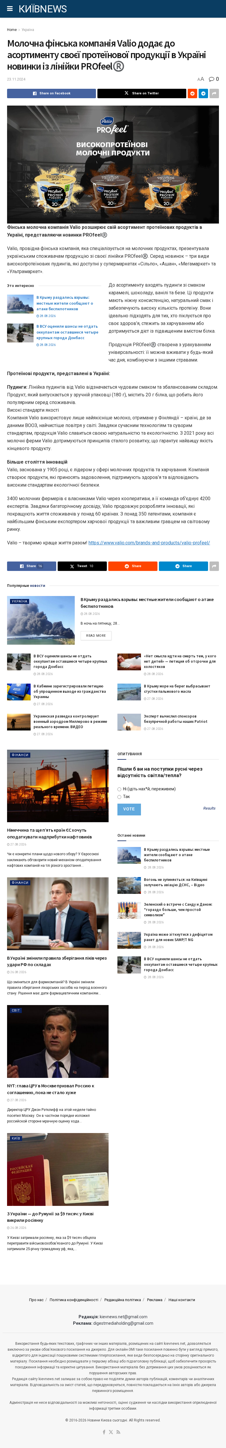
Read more (99, 635)
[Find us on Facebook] (104, 1432)
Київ (16, 1138)
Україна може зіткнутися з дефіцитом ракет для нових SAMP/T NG (178, 937)
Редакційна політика (122, 1300)
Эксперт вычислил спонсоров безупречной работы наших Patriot (175, 719)
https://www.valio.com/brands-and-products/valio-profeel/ (149, 543)
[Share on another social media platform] (214, 93)
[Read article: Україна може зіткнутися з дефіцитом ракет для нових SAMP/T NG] (129, 940)
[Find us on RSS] (118, 1432)
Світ (16, 1010)
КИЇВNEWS (43, 9)
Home (12, 30)
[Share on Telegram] (203, 93)
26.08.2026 (18, 972)
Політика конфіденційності (74, 1300)
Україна (27, 30)
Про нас (36, 1300)
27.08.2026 (44, 704)
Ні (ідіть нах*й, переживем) (149, 789)
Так (126, 796)
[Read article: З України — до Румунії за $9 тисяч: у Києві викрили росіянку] (58, 1169)
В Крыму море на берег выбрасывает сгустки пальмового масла (177, 689)
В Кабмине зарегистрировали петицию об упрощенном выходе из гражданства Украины (70, 691)
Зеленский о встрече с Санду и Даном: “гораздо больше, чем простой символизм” (178, 909)
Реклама (154, 1300)
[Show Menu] (10, 9)
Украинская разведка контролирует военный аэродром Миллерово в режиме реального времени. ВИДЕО (70, 721)
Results (209, 808)
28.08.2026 (47, 316)
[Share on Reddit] (192, 93)
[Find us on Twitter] (111, 1432)
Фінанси (20, 755)
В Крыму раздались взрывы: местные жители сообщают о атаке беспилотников (64, 303)
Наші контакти (182, 1300)
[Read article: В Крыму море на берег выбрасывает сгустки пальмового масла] (129, 692)
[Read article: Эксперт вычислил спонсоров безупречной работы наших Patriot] (129, 722)
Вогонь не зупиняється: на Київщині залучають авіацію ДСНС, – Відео (175, 882)
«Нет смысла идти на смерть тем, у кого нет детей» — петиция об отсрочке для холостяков (180, 661)
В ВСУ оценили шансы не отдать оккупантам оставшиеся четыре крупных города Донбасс (67, 332)
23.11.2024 (16, 79)
